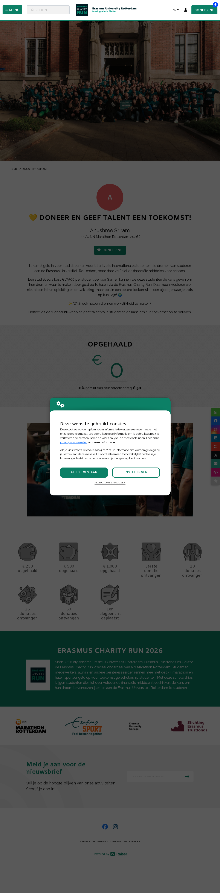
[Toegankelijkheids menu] (215, 4)
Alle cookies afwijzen (110, 482)
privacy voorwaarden (73, 442)
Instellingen (136, 472)
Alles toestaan (84, 472)
